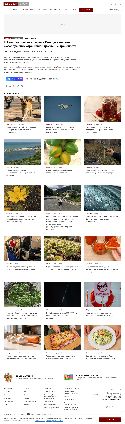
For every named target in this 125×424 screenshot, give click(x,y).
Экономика (42, 9)
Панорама (47, 388)
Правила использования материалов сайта (72, 403)
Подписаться (17, 79)
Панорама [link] (89, 124)
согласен (110, 420)
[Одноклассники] (13, 86)
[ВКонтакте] (9, 86)
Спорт (66, 9)
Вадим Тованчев (30, 38)
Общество (24, 9)
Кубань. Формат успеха (51, 408)
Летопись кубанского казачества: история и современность (51, 396)
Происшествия (55, 9)
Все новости (12, 9)
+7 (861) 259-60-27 (113, 397)
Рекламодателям (69, 400)
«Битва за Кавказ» (50, 392)
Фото (25, 392)
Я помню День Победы (71, 388)
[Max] (21, 86)
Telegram (120, 4)
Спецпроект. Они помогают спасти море (71, 392)
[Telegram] (17, 86)
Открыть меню (4, 10)
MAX (56, 79)
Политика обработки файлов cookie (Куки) (71, 408)
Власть (33, 9)
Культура (27, 388)
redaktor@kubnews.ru (111, 399)
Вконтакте (111, 4)
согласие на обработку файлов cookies (49, 421)
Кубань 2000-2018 (50, 404)
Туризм (73, 9)
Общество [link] (9, 124)
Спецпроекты (86, 9)
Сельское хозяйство (30, 401)
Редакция (67, 396)
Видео (26, 395)
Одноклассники (115, 4)
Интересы (27, 404)
